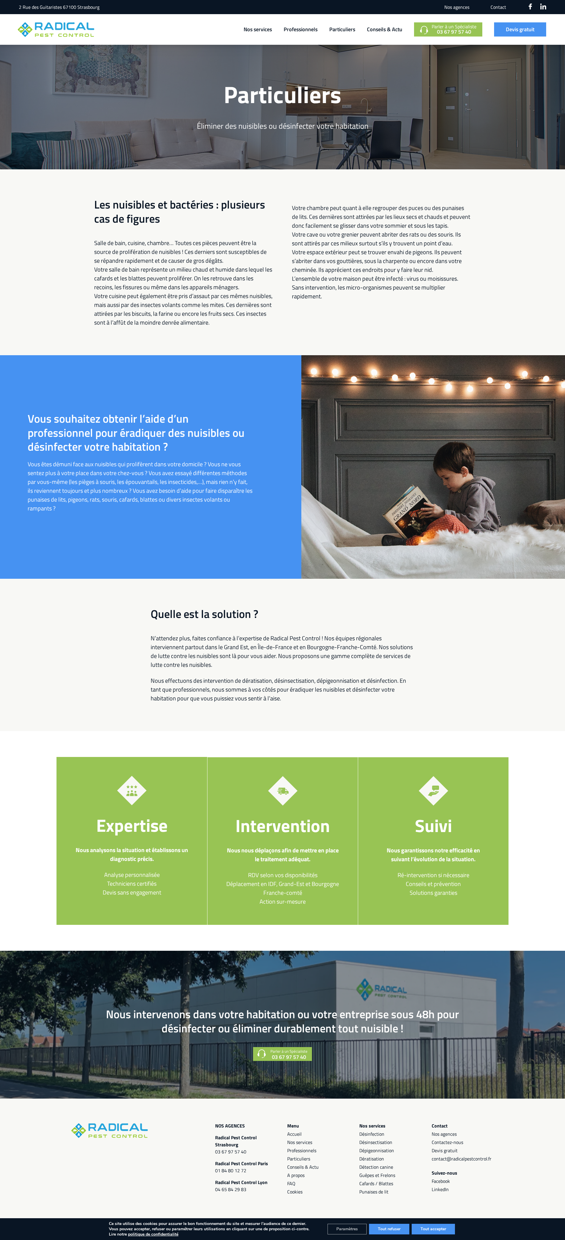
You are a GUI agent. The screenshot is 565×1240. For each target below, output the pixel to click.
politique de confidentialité (153, 1234)
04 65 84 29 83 (230, 1189)
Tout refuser (389, 1229)
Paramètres (347, 1229)
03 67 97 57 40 (230, 1151)
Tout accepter (433, 1229)
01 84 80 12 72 (230, 1170)
